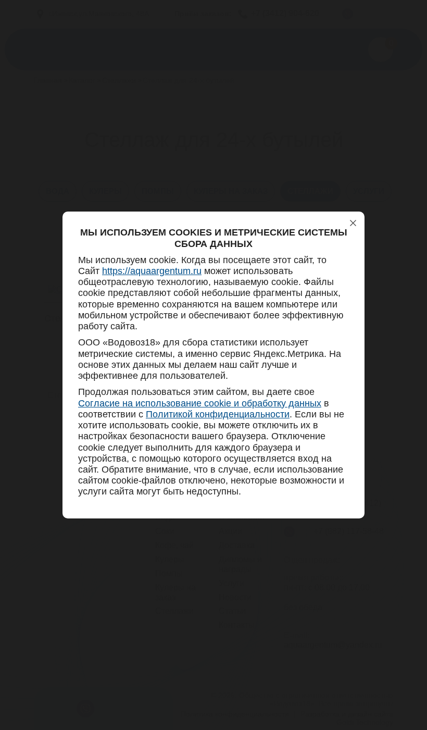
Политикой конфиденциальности (218, 414)
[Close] (353, 223)
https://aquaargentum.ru (152, 271)
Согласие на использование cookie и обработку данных (199, 403)
